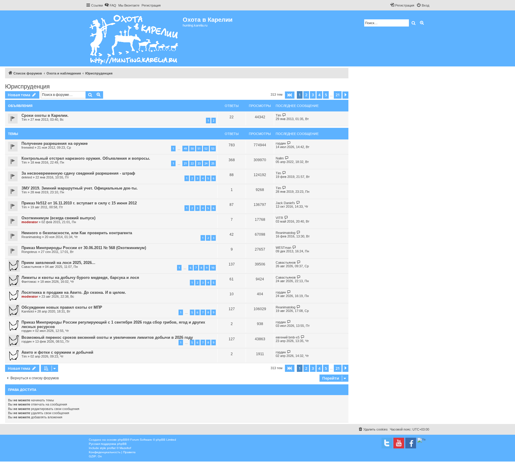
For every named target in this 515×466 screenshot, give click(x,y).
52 (205, 148)
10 (212, 268)
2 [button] (306, 94)
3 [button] (313, 94)
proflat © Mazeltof (119, 448)
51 (199, 148)
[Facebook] (410, 443)
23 (199, 163)
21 (185, 163)
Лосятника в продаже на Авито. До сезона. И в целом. (73, 292)
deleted (26, 177)
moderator (29, 222)
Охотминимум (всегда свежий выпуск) (58, 218)
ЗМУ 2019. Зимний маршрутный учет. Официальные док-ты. (79, 188)
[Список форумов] (134, 38)
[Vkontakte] (386, 443)
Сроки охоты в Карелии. (45, 115)
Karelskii (27, 311)
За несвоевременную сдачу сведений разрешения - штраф (78, 173)
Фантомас (29, 281)
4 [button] (319, 94)
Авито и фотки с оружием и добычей (57, 352)
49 (185, 148)
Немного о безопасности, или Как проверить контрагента (76, 233)
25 (212, 163)
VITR (279, 218)
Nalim (280, 158)
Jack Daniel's (285, 203)
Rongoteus (29, 252)
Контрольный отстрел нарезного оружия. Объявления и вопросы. (85, 158)
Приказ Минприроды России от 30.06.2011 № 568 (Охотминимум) (83, 248)
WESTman (283, 247)
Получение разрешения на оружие (54, 143)
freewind (27, 147)
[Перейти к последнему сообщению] (284, 115)
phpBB (122, 439)
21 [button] (338, 94)
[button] (289, 95)
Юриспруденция (27, 86)
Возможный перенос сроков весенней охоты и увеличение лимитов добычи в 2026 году (107, 337)
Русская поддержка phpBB (108, 443)
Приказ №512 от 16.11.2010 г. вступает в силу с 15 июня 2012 (79, 203)
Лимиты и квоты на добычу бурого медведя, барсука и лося (80, 277)
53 (212, 148)
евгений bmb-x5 (288, 337)
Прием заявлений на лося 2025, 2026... (58, 262)
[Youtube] (398, 443)
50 (192, 148)
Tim (24, 119)
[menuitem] (110, 5)
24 (205, 163)
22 (192, 163)
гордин (281, 143)
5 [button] (326, 94)
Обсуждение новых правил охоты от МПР (61, 307)
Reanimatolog (31, 237)
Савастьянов (31, 266)
